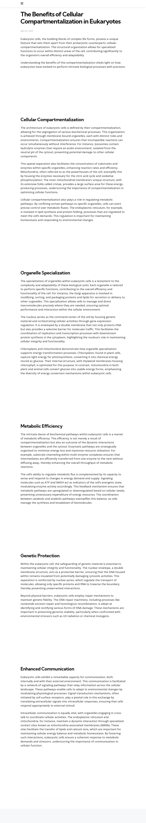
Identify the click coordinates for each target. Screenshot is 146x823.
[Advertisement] (73, 92)
